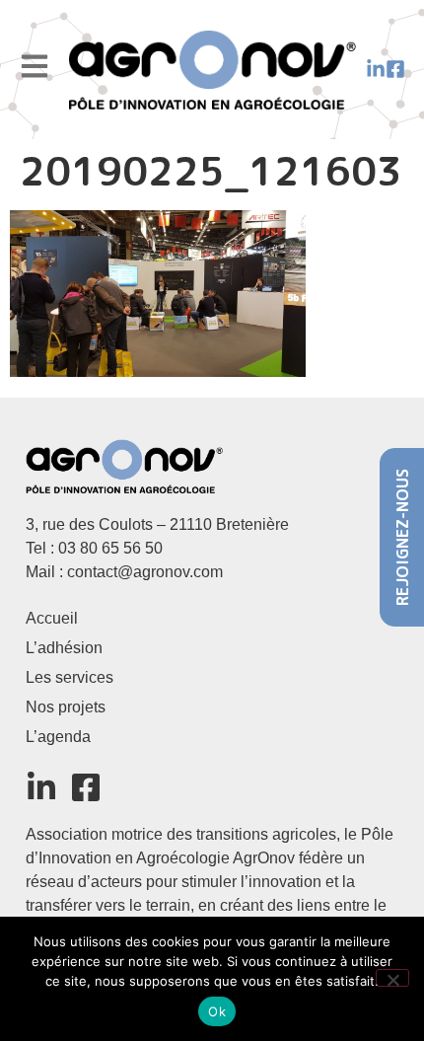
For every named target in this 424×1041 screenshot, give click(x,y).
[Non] (392, 978)
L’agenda (58, 736)
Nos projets (66, 707)
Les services (69, 677)
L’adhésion (64, 647)
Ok (217, 1011)
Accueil (52, 618)
